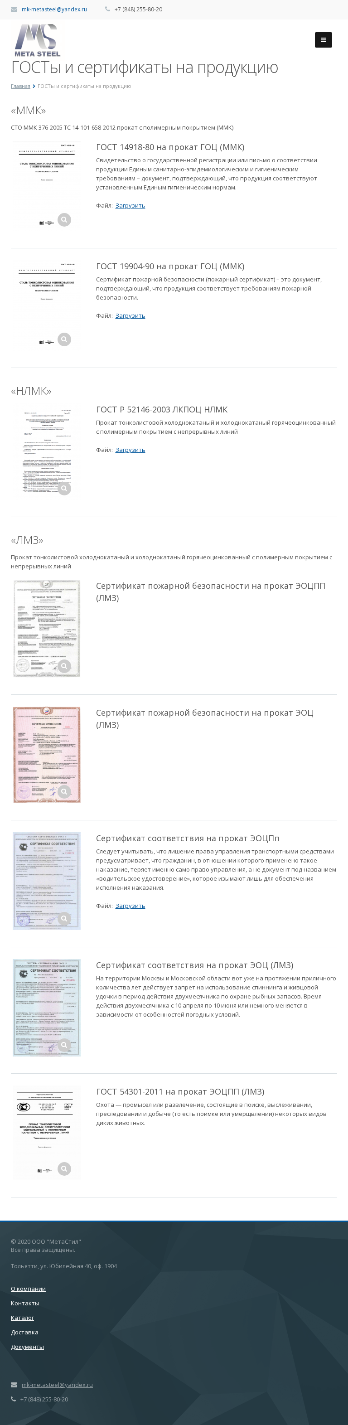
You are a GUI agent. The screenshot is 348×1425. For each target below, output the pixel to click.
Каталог (22, 1318)
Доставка (25, 1332)
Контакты (25, 1303)
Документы (27, 1347)
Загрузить (130, 205)
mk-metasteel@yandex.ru (54, 9)
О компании (28, 1288)
